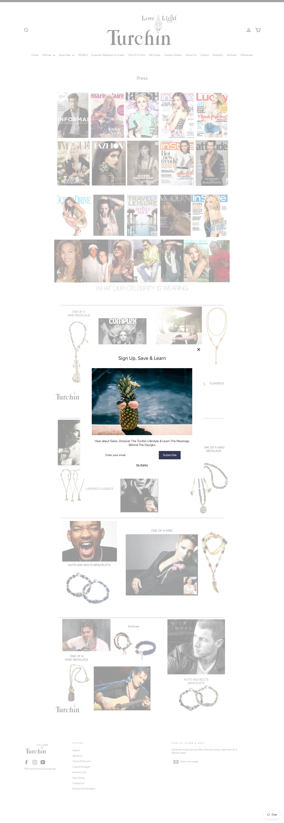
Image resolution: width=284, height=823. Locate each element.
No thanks (142, 465)
